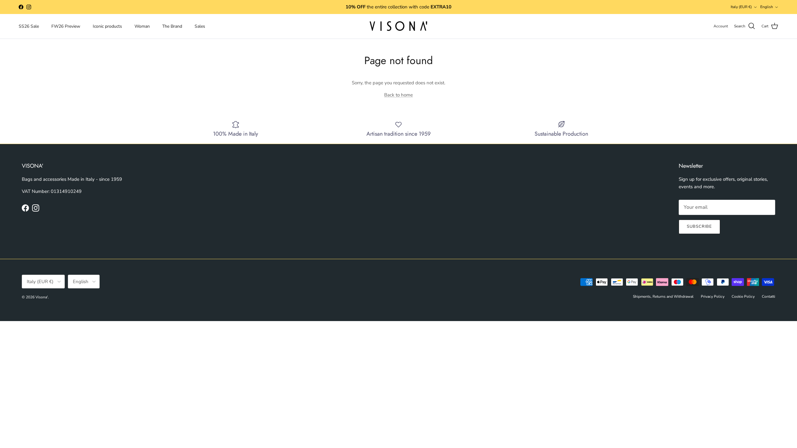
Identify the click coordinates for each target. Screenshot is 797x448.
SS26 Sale (29, 26)
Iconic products (107, 26)
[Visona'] (398, 26)
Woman (142, 26)
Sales (200, 26)
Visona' (41, 297)
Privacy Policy (712, 296)
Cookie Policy (743, 296)
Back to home (398, 95)
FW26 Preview (65, 26)
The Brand (172, 26)
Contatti (768, 296)
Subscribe (699, 226)
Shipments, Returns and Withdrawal (663, 296)
